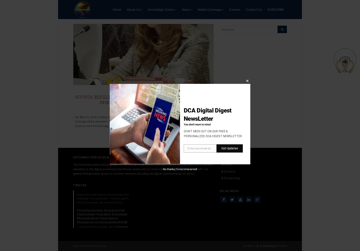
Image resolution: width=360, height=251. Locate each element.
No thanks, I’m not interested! (180, 169)
